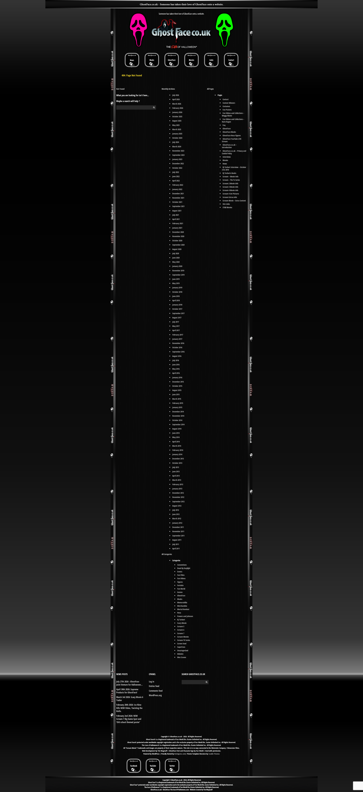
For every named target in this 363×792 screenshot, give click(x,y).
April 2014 (176, 441)
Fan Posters (227, 109)
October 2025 (177, 116)
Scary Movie (181, 623)
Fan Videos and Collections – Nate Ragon (233, 120)
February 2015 (177, 403)
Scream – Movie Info (230, 176)
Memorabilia (182, 602)
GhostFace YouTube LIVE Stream (231, 140)
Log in (151, 681)
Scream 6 (180, 629)
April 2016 (176, 373)
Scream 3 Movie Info (230, 187)
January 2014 (177, 454)
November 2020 (178, 236)
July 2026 (175, 95)
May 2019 (176, 283)
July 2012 (175, 510)
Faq (224, 125)
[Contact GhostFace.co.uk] (231, 60)
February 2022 (177, 185)
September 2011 (178, 535)
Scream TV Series (183, 640)
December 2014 (178, 411)
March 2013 (176, 480)
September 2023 (178, 155)
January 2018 (177, 304)
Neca (179, 612)
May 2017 (176, 326)
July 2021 (175, 215)
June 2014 (176, 433)
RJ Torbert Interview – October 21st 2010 (234, 168)
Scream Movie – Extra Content (234, 200)
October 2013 (177, 463)
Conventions (182, 564)
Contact (226, 99)
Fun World (181, 588)
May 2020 (176, 262)
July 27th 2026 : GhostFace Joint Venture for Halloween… (129, 683)
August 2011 (176, 540)
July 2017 (175, 321)
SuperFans (181, 647)
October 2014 (177, 420)
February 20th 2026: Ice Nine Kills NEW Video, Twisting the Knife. (129, 708)
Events (179, 571)
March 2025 (176, 129)
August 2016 (176, 356)
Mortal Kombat (183, 609)
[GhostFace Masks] (152, 60)
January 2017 (177, 339)
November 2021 (178, 197)
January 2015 (177, 407)
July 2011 (175, 544)
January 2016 (177, 377)
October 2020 (177, 240)
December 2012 (178, 493)
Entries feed (154, 686)
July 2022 (175, 172)
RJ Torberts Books (229, 173)
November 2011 (178, 531)
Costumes (226, 106)
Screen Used (181, 643)
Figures (180, 582)
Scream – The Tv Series (231, 180)
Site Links (226, 204)
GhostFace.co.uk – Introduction (229, 146)
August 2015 (176, 390)
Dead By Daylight (183, 568)
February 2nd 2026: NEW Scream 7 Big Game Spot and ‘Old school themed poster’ (128, 719)
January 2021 (177, 227)
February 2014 (177, 450)
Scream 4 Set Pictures (231, 193)
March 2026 (176, 103)
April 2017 (176, 330)
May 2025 (176, 125)
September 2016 (178, 351)
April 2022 (176, 180)
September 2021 (178, 206)
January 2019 (177, 287)
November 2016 (178, 343)
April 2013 (176, 475)
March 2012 (176, 518)
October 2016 (177, 347)
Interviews (227, 156)
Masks (179, 599)
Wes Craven (181, 657)
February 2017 (177, 334)
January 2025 (177, 133)
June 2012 (176, 514)
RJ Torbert (181, 619)
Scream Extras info (230, 197)
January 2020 (177, 266)
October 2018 (177, 292)
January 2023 (177, 159)
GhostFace (181, 595)
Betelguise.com (179, 753)
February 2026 (177, 108)
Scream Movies (183, 636)
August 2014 (176, 428)
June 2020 (176, 257)
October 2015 (177, 386)
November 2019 (178, 270)
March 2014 (176, 445)
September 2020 (178, 244)
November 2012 (178, 497)
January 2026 (177, 112)
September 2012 (178, 501)
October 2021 (177, 202)
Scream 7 (180, 633)
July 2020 (175, 253)
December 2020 (178, 232)
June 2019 (176, 279)
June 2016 (176, 364)
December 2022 (178, 163)
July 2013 (175, 467)
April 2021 (176, 219)
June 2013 (176, 471)
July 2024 (175, 142)
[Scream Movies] (191, 60)
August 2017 (176, 317)
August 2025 (176, 120)
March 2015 (176, 398)
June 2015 (176, 394)
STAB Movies (227, 207)
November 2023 (178, 150)
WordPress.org (155, 695)
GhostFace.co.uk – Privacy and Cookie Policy (234, 152)
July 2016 (175, 360)
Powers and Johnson (185, 616)
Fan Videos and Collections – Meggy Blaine (233, 114)
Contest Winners (229, 103)
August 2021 (176, 210)
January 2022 (177, 189)
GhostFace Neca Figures (232, 135)
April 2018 (176, 300)
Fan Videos (181, 578)
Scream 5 (180, 626)
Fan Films (180, 575)
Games (179, 592)
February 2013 (177, 484)
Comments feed (155, 690)
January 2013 (177, 488)
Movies (225, 160)
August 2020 (176, 249)
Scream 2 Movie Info (230, 183)
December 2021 (178, 193)
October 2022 (177, 168)
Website (180, 654)
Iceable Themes (214, 753)
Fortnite (180, 585)
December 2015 (178, 381)
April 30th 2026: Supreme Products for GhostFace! (127, 691)
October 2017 (177, 309)
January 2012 (177, 523)
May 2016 (176, 368)
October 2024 (177, 138)
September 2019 (178, 274)
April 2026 (176, 99)
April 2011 (176, 548)
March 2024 (176, 146)
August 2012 (176, 505)
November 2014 (178, 415)
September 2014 (178, 424)
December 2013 (178, 458)
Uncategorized (182, 650)
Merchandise (182, 606)
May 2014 (176, 437)
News (225, 163)
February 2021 (177, 223)
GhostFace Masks (229, 132)
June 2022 (176, 176)
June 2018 (176, 296)
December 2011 (178, 527)
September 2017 (178, 313)
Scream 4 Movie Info (230, 190)
